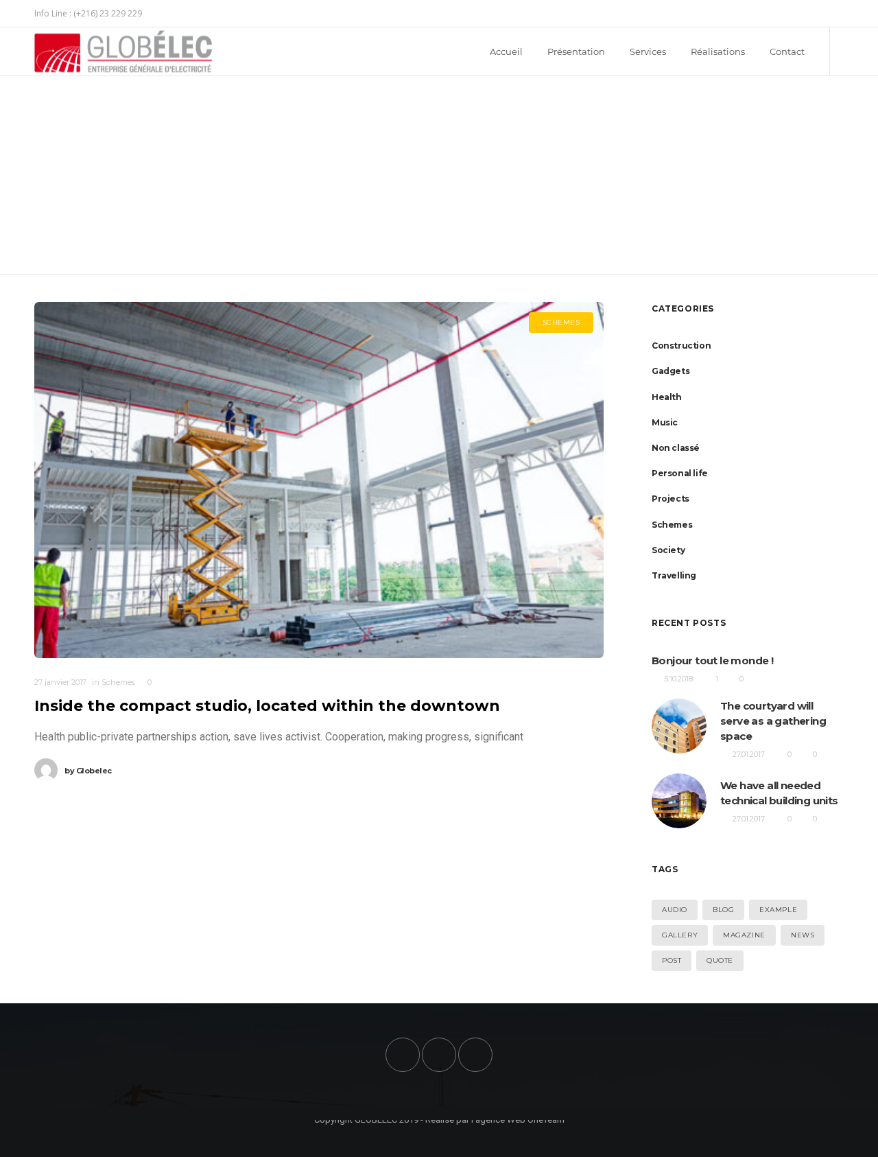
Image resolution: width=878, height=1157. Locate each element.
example (778, 909)
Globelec (88, 770)
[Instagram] (834, 14)
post (671, 960)
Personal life (680, 473)
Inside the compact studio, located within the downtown (267, 706)
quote (720, 960)
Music (665, 422)
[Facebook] (826, 14)
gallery (680, 935)
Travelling (674, 575)
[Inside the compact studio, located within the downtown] (319, 480)
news (802, 935)
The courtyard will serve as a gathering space (773, 721)
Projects (670, 498)
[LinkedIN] (844, 14)
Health (667, 397)
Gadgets (670, 371)
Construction (681, 345)
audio (674, 909)
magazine (744, 935)
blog (723, 909)
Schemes (672, 524)
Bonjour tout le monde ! (712, 660)
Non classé (676, 448)
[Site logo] (111, 52)
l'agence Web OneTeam (518, 1119)
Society (668, 550)
